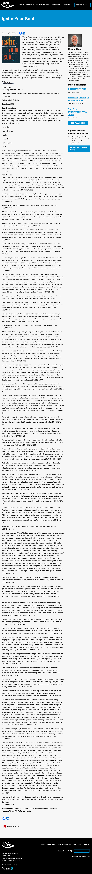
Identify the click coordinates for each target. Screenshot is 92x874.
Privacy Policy (76, 856)
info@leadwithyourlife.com (14, 858)
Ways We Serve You (43, 4)
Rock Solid (30, 4)
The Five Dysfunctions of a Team (77, 112)
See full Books (78, 123)
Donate (67, 4)
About (21, 4)
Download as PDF (13, 826)
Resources (56, 4)
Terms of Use (86, 856)
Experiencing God (77, 89)
